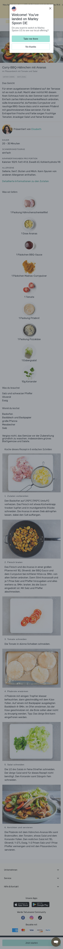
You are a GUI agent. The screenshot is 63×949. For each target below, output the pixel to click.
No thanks (30, 47)
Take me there (30, 39)
